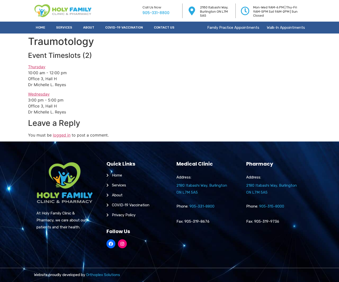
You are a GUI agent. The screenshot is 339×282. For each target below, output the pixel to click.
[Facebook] (110, 243)
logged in (61, 135)
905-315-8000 (271, 206)
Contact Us (164, 27)
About (88, 27)
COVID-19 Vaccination (124, 27)
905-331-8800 (156, 12)
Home (40, 27)
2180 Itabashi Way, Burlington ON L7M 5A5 (214, 11)
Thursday (36, 66)
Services (64, 27)
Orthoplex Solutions (103, 275)
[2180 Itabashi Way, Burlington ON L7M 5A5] (192, 10)
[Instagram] (122, 243)
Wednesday (39, 94)
